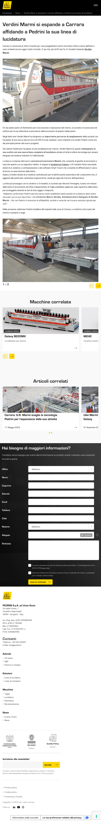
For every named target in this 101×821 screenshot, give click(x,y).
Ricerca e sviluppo (13, 665)
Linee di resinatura (13, 681)
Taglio (7, 694)
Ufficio (5, 469)
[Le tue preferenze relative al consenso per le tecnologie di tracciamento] (96, 816)
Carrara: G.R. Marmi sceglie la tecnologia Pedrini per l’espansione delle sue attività (31, 417)
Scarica (31, 748)
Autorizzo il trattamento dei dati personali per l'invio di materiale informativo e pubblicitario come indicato (63, 574)
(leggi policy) (45, 568)
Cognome (6, 485)
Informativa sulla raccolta (25, 817)
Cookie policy (11, 792)
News (17, 13)
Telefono (6, 510)
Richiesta (6, 543)
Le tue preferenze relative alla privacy (62, 817)
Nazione (6, 526)
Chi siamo (9, 658)
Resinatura (9, 701)
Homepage (7, 13)
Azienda (6, 493)
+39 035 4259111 (19, 642)
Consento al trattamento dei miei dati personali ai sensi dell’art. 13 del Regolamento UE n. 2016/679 (63, 566)
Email (4, 501)
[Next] (98, 285)
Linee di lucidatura (12, 678)
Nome (5, 477)
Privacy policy (47, 773)
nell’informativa (47, 575)
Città (4, 518)
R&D (6, 661)
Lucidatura (9, 697)
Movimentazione (12, 704)
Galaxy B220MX (15, 336)
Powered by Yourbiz (13, 797)
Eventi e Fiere (11, 717)
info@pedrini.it (15, 645)
